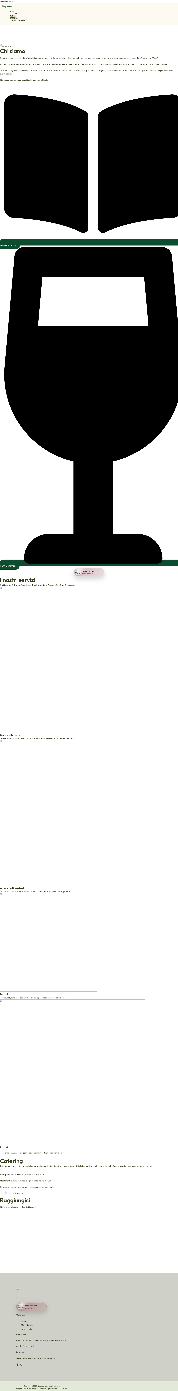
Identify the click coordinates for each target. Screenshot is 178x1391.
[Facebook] (17, 1365)
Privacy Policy (27, 1329)
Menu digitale (27, 1325)
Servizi (12, 16)
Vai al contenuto (7, 1)
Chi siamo (14, 14)
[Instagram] (21, 1365)
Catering (14, 18)
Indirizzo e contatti (18, 20)
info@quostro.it (28, 1346)
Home (12, 11)
